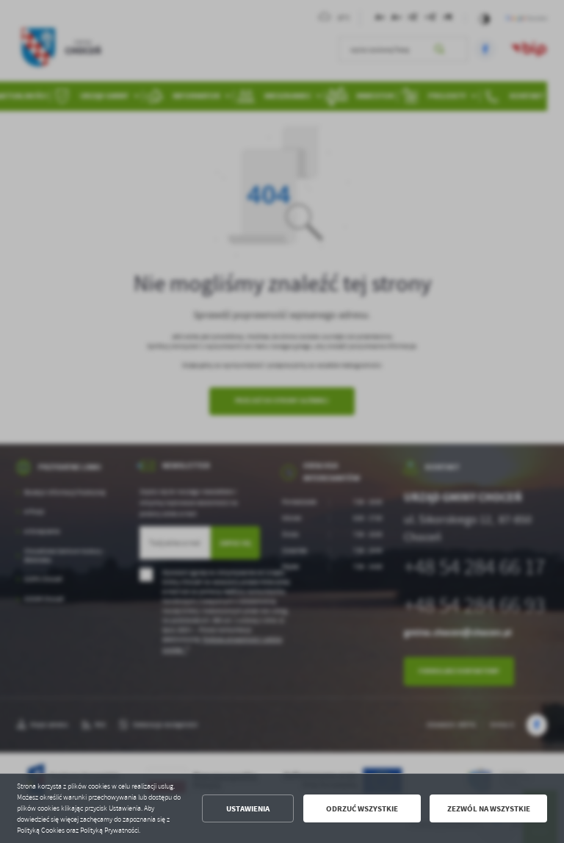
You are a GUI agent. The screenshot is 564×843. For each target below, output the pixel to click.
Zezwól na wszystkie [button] (488, 808)
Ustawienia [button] (248, 808)
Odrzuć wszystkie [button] (362, 808)
